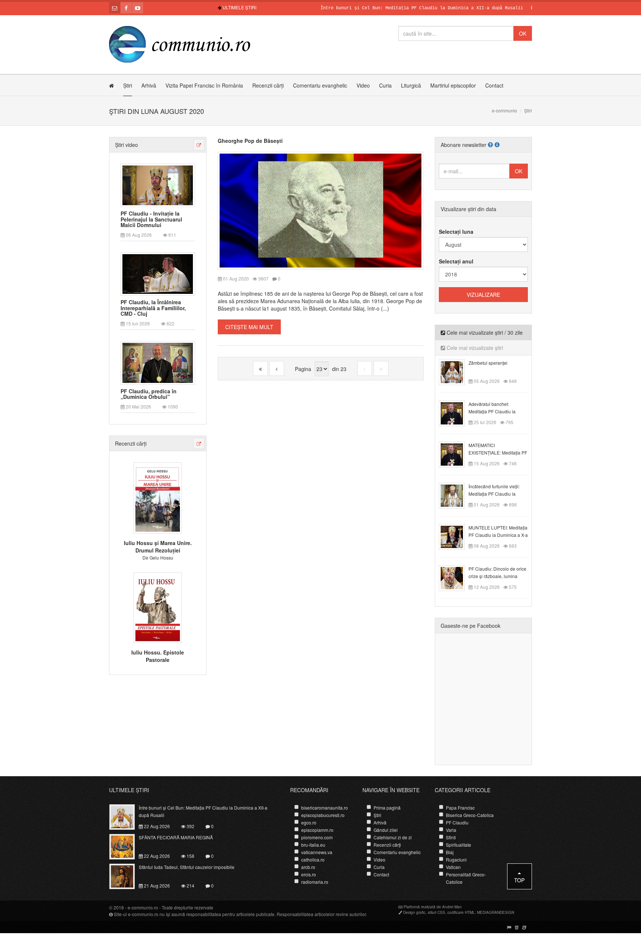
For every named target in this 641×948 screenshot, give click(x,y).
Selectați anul (456, 261)
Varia (451, 830)
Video (363, 85)
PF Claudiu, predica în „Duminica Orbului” (149, 394)
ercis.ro (308, 874)
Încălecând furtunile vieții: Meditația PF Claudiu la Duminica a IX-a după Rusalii (498, 493)
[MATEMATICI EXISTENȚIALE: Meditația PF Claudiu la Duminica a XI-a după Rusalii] (456, 453)
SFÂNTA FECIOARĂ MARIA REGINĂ (176, 837)
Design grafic (414, 912)
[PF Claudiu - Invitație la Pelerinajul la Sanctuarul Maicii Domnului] (157, 184)
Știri (127, 85)
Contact (494, 85)
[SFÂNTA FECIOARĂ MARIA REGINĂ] (126, 846)
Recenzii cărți (268, 85)
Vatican (453, 867)
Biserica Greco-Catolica (470, 815)
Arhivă (148, 85)
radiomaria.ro (314, 882)
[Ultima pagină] (381, 368)
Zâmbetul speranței (488, 363)
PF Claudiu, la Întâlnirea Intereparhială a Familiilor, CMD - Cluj (153, 307)
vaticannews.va (316, 852)
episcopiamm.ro (317, 830)
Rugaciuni (456, 859)
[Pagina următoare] (364, 368)
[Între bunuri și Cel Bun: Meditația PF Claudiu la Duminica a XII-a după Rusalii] (126, 816)
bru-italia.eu (313, 845)
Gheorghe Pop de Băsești (250, 140)
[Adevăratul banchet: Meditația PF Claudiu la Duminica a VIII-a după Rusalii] (456, 412)
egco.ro (308, 822)
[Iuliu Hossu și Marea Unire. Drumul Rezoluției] (158, 497)
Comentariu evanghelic (320, 85)
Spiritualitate (458, 845)
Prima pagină (387, 807)
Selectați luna (456, 231)
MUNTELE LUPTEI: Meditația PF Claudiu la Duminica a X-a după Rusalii (498, 534)
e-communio (504, 110)
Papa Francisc (460, 807)
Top (519, 880)
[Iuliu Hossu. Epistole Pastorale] (158, 606)
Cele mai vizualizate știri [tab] (474, 347)
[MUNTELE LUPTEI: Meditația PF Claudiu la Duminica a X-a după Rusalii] (456, 536)
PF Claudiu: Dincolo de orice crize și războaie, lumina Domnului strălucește (497, 576)
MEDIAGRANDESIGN (495, 912)
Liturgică (411, 85)
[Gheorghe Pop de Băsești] (321, 209)
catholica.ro (313, 859)
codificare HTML (461, 912)
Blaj (450, 852)
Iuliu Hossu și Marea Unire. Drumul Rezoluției (158, 546)
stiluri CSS (436, 912)
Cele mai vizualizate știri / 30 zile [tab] (484, 332)
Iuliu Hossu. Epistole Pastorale (157, 656)
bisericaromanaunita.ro (324, 807)
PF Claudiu (457, 822)
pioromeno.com (317, 837)
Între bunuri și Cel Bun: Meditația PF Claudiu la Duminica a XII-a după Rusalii (400, 8)
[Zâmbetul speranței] (456, 371)
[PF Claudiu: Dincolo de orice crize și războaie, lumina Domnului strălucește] (456, 577)
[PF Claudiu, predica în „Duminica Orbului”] (157, 362)
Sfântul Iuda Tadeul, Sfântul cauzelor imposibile (186, 867)
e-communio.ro (143, 907)
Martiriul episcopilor (453, 85)
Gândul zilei (386, 830)
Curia (385, 85)
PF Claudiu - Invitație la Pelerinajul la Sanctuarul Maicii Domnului (151, 219)
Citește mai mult (249, 327)
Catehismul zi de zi (393, 837)
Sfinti (451, 837)
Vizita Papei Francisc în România (204, 85)
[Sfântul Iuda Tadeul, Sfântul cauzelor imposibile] (126, 875)
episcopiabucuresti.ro (323, 815)
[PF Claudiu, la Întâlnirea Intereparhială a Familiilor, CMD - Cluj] (157, 273)
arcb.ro (308, 867)
